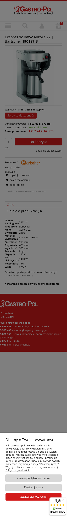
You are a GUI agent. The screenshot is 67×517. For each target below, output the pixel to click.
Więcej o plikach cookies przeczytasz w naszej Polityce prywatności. (31, 468)
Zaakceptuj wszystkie (33, 496)
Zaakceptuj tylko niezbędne (33, 478)
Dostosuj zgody (33, 487)
